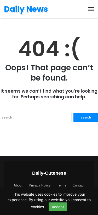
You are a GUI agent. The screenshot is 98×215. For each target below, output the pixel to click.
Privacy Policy (40, 185)
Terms (61, 185)
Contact (78, 185)
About (18, 185)
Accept (58, 207)
